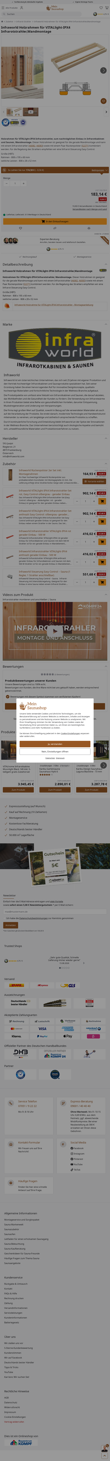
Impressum (60, 758)
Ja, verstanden (55, 744)
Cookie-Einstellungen (70, 733)
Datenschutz (50, 758)
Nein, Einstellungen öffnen (55, 751)
